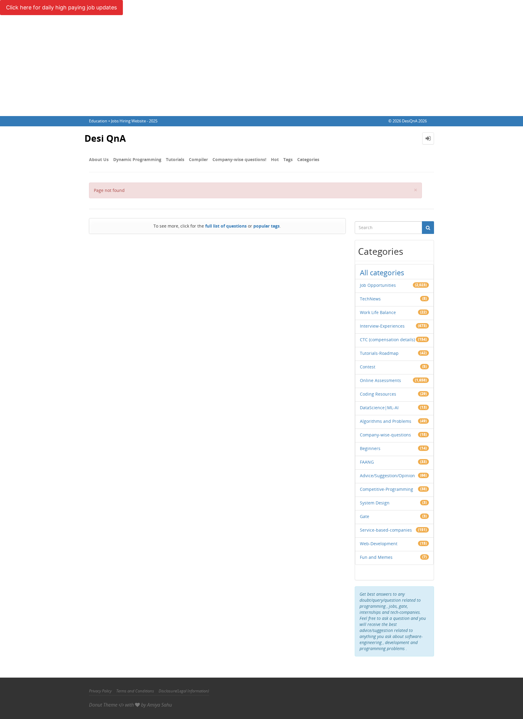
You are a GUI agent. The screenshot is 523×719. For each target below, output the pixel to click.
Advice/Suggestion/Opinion (387, 475)
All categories (382, 272)
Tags (288, 159)
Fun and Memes (376, 557)
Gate (364, 516)
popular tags (266, 226)
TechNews (370, 299)
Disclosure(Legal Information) (184, 691)
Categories (308, 159)
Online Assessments (380, 380)
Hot (275, 159)
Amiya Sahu (159, 704)
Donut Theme (103, 704)
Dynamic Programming (137, 159)
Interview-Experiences (382, 326)
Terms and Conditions (135, 691)
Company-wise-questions (385, 435)
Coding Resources (378, 394)
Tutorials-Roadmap (379, 353)
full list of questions (226, 226)
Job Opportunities (378, 285)
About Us (99, 159)
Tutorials (175, 159)
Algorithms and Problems (385, 421)
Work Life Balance (378, 312)
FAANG (367, 462)
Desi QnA (105, 138)
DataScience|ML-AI (379, 407)
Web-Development (378, 543)
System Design (375, 503)
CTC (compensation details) (387, 339)
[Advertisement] (261, 70)
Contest (367, 367)
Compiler (198, 159)
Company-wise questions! (239, 159)
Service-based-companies (386, 530)
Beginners (370, 448)
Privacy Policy (100, 691)
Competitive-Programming (386, 489)
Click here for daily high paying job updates (61, 7)
